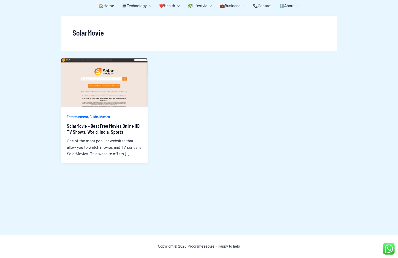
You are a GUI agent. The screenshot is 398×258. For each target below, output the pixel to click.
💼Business (230, 5)
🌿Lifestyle (197, 5)
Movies (105, 117)
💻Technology (134, 5)
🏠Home (106, 5)
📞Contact (262, 5)
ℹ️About (287, 5)
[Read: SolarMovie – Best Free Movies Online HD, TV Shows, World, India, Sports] (104, 82)
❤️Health (167, 5)
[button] (149, 6)
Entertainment (77, 117)
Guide (94, 117)
